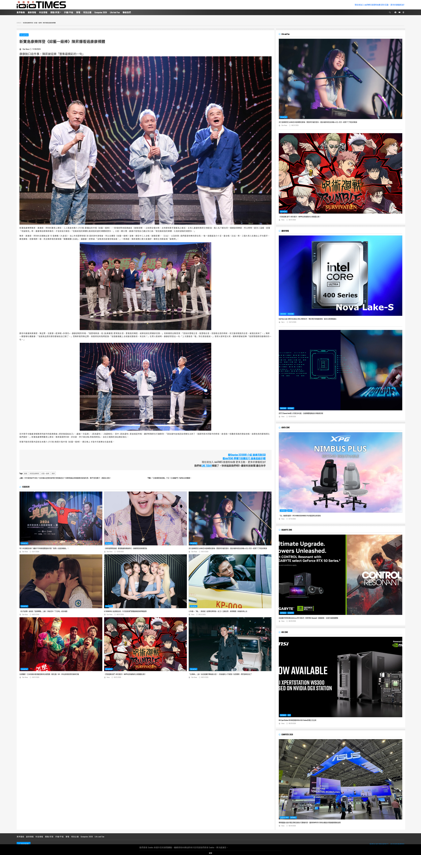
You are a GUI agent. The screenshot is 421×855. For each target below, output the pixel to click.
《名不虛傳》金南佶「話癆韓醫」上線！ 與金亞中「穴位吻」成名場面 (43, 611)
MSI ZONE (284, 632)
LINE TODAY (207, 465)
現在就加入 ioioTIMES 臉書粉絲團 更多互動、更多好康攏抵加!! (379, 4)
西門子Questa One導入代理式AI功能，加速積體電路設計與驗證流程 (301, 413)
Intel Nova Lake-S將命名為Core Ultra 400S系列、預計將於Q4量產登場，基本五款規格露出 (307, 319)
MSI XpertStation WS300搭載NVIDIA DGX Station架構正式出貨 (297, 720)
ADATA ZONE (285, 427)
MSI (289, 715)
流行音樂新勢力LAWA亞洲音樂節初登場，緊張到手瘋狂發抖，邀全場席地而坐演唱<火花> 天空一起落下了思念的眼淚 (228, 548)
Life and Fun (115, 12)
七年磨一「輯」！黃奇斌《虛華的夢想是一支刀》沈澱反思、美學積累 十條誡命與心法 (218, 611)
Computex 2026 (101, 12)
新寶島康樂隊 (34, 473)
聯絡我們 (127, 12)
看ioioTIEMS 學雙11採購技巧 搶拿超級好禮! (244, 458)
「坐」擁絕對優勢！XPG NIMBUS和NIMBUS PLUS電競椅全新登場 (300, 516)
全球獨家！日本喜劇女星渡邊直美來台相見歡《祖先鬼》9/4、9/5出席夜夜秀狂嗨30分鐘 (49, 674)
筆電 (78, 12)
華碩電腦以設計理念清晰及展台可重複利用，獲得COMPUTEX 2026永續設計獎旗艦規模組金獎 (310, 822)
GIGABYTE (290, 613)
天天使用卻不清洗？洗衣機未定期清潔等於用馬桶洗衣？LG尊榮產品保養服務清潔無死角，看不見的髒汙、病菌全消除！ (65, 478)
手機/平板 (68, 12)
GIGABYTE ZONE (286, 529)
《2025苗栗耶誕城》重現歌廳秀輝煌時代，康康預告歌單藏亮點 (125, 548)
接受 (210, 853)
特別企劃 (87, 12)
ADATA (289, 510)
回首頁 (19, 23)
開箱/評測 (55, 12)
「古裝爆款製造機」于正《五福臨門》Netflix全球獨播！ (169, 478)
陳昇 (53, 473)
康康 (25, 473)
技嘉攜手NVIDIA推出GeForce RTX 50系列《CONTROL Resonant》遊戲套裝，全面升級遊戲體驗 (308, 618)
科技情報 (43, 12)
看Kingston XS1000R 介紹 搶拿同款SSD (247, 454)
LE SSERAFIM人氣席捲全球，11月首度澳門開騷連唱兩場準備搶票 (125, 611)
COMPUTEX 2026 (287, 734)
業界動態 (21, 12)
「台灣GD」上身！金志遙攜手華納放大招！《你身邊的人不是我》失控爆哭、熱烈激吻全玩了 (220, 674)
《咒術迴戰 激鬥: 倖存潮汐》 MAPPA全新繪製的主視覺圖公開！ (125, 674)
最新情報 (32, 12)
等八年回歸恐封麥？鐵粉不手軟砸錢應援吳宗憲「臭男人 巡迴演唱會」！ (44, 548)
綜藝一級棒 (45, 473)
